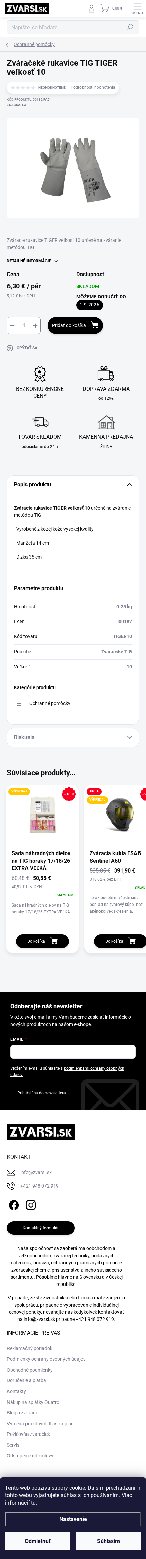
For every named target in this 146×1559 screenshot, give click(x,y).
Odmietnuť (38, 1541)
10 (129, 666)
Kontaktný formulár (41, 1228)
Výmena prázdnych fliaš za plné (40, 1423)
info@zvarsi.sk (39, 1319)
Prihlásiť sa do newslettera (41, 1093)
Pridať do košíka (69, 325)
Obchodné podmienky (30, 1370)
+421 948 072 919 (95, 1319)
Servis (13, 1445)
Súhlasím (108, 1541)
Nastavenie (73, 1519)
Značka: (17, 105)
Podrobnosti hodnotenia (93, 87)
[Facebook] (13, 1204)
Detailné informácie (29, 261)
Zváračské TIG (116, 651)
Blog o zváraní (22, 1412)
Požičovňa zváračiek (28, 1434)
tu (33, 1502)
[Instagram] (30, 1204)
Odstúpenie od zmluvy (30, 1455)
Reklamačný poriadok (29, 1348)
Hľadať (130, 27)
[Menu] (137, 8)
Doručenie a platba (26, 1380)
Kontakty (16, 1391)
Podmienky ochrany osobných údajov (46, 1359)
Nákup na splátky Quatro (33, 1402)
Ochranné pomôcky (49, 703)
